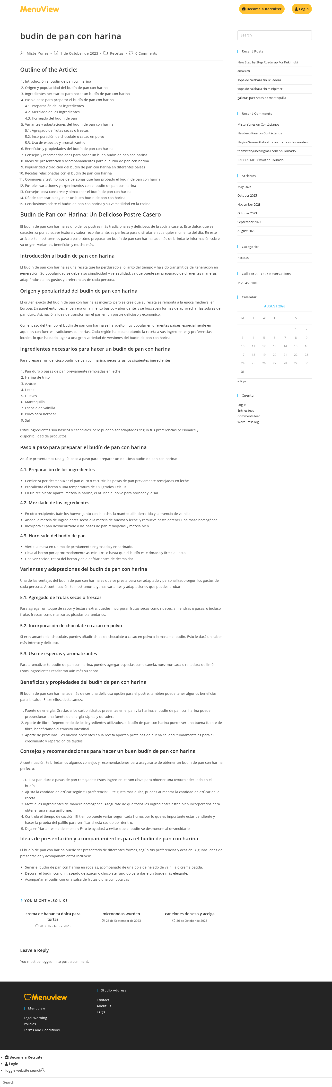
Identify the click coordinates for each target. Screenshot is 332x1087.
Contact (103, 1000)
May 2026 (244, 186)
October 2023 (247, 213)
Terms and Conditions (42, 1030)
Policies (30, 1024)
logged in (49, 961)
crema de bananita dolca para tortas (53, 916)
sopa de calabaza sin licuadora (259, 80)
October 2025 (247, 195)
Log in (241, 404)
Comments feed (249, 416)
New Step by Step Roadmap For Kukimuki (267, 62)
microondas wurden (121, 913)
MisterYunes (38, 53)
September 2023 (249, 222)
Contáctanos (270, 124)
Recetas (117, 53)
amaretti (243, 71)
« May (241, 381)
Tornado (289, 151)
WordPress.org (248, 422)
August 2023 (246, 231)
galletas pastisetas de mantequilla (261, 98)
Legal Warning (35, 1018)
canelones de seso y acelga (190, 913)
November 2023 (249, 204)
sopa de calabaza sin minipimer (259, 89)
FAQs (101, 1012)
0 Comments (146, 53)
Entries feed (245, 410)
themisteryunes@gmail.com (257, 151)
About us (104, 1006)
